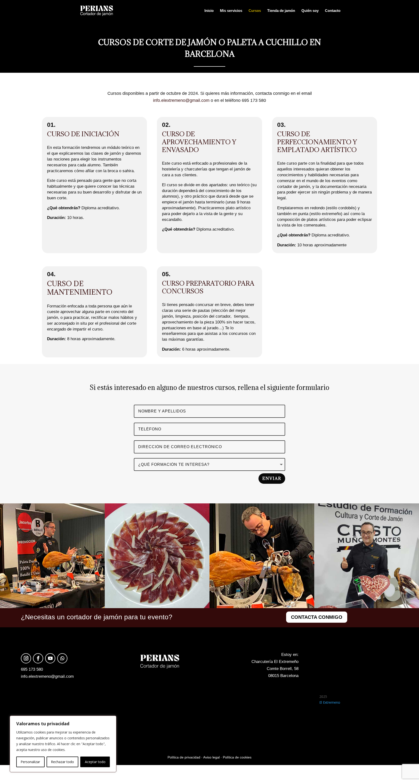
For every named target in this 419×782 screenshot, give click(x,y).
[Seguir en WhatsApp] (62, 658)
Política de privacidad (184, 757)
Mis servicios (231, 11)
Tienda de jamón (281, 11)
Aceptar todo (95, 761)
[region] (63, 744)
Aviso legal (211, 757)
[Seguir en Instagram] (26, 658)
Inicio (209, 11)
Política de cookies (237, 757)
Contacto (332, 11)
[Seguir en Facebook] (38, 658)
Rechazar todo (62, 761)
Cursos (255, 11)
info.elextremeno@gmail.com (181, 100)
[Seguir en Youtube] (50, 658)
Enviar (271, 478)
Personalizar (30, 761)
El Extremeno (329, 702)
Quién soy (310, 11)
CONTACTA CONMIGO (316, 617)
